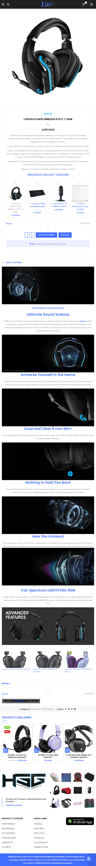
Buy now (65, 235)
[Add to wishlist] (48, 229)
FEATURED (39, 828)
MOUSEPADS (8, 828)
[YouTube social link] (75, 709)
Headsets (35, 709)
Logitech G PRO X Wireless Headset (16, 669)
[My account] (91, 4)
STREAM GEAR (9, 838)
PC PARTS (6, 847)
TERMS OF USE (41, 847)
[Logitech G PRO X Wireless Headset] (16, 659)
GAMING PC (7, 842)
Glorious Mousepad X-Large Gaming (80, 206)
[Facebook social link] (65, 709)
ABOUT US (39, 833)
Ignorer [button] (92, 859)
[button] (5, 750)
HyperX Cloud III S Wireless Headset (17, 756)
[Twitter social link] (68, 709)
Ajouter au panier (46, 235)
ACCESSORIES (8, 833)
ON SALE (38, 824)
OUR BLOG (39, 838)
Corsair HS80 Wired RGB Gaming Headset (79, 756)
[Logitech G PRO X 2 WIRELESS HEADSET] (47, 659)
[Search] (8, 4)
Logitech (82, 321)
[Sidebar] (3, 263)
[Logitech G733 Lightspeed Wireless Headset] (78, 659)
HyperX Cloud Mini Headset (48, 756)
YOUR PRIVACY (41, 842)
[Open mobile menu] (3, 4)
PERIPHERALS (19, 701)
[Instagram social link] (71, 709)
